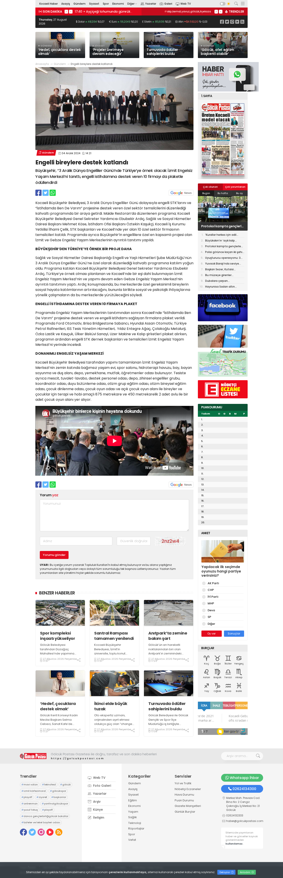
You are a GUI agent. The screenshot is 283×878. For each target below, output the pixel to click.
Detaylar (225, 872)
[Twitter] (227, 21)
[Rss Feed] (242, 21)
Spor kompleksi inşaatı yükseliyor (57, 636)
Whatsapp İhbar (244, 777)
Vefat (132, 840)
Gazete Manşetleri (188, 806)
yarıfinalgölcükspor (55, 803)
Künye (97, 809)
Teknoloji (134, 823)
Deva (211, 610)
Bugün (206, 193)
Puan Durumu (184, 800)
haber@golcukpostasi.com (244, 821)
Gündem (79, 4)
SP (209, 617)
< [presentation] (66, 11)
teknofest (188, 11)
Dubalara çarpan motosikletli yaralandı (220, 281)
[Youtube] (237, 21)
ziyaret (41, 797)
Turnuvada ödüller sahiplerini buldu (167, 706)
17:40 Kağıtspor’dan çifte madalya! (103, 11)
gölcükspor (58, 791)
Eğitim (132, 800)
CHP (211, 590)
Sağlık (132, 817)
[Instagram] (232, 21)
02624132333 (234, 815)
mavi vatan (167, 11)
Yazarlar (150, 4)
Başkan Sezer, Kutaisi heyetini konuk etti (219, 269)
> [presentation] (70, 11)
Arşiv (96, 801)
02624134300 (244, 788)
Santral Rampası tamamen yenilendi (114, 636)
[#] (33, 756)
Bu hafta (223, 193)
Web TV (185, 4)
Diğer (130, 4)
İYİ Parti (213, 597)
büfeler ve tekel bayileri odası (40, 822)
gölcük (205, 11)
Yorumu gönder (54, 555)
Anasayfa (42, 64)
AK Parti (213, 583)
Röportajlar (136, 828)
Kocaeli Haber (48, 4)
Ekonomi (118, 4)
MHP (211, 603)
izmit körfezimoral (33, 791)
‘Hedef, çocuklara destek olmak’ (58, 706)
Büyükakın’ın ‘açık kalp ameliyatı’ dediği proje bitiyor (220, 241)
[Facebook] (222, 21)
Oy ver (211, 633)
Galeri (168, 4)
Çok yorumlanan (235, 187)
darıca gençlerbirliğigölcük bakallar (44, 816)
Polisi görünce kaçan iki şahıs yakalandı (224, 252)
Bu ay (239, 193)
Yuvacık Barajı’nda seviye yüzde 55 (222, 264)
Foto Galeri (101, 785)
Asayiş (65, 4)
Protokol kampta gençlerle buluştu (222, 226)
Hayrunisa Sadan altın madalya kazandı (220, 287)
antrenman (29, 803)
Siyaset (94, 4)
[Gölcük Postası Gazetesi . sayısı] (222, 139)
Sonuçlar (234, 633)
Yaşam (133, 812)
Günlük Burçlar (185, 812)
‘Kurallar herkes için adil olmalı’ (220, 235)
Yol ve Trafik (183, 783)
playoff (26, 797)
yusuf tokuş (29, 810)
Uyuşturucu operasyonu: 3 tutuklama (223, 258)
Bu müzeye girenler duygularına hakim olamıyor (224, 275)
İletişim (98, 817)
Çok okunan (210, 187)
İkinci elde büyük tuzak (110, 706)
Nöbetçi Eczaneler (188, 789)
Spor (106, 4)
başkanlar (58, 797)
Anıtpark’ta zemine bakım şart (167, 636)
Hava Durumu (184, 794)
